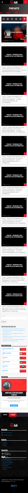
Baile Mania (4, 370)
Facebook (5, 442)
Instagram (5, 444)
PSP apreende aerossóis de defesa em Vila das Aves (13, 328)
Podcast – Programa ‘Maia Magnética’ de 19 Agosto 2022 (14, 294)
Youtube (5, 445)
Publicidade (5, 465)
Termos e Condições (7, 467)
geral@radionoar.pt (8, 435)
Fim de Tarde (5, 366)
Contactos (5, 469)
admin (3, 63)
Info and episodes (14, 405)
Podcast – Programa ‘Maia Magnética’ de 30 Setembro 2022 (14, 115)
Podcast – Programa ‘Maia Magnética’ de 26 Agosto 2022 (14, 265)
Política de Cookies (7, 464)
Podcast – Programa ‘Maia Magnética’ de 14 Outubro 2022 (14, 55)
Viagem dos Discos (6, 361)
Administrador (5, 40)
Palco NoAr (4, 357)
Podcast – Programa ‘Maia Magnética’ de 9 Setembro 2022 (14, 206)
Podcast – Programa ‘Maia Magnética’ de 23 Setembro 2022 (14, 145)
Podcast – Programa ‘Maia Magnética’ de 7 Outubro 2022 (14, 84)
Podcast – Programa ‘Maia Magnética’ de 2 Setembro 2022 (14, 236)
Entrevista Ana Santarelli (14, 32)
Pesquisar (3, 316)
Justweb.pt (12, 481)
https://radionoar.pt (8, 432)
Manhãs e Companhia (6, 353)
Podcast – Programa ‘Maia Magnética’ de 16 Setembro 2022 (14, 176)
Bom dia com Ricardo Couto (8, 348)
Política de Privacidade (8, 462)
